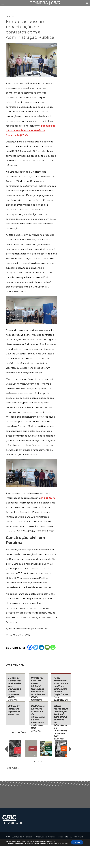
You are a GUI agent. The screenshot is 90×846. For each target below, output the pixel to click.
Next (70, 749)
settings (65, 843)
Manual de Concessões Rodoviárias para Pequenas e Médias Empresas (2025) (14, 687)
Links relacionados (14, 9)
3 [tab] (42, 761)
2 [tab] (38, 761)
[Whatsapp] (53, 647)
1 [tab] (35, 761)
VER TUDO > (13, 768)
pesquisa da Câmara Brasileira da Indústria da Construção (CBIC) (30, 130)
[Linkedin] (41, 647)
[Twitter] (35, 647)
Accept (77, 842)
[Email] (47, 647)
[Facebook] (30, 647)
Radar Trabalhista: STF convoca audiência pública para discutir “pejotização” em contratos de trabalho (61, 690)
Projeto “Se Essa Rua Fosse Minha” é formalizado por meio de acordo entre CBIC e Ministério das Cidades (38, 690)
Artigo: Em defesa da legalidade (14, 709)
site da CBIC (47, 497)
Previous (6, 749)
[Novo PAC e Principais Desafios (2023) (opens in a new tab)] (46, 748)
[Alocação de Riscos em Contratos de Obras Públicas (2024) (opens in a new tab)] (31, 748)
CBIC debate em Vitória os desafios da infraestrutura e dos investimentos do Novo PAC (38, 717)
